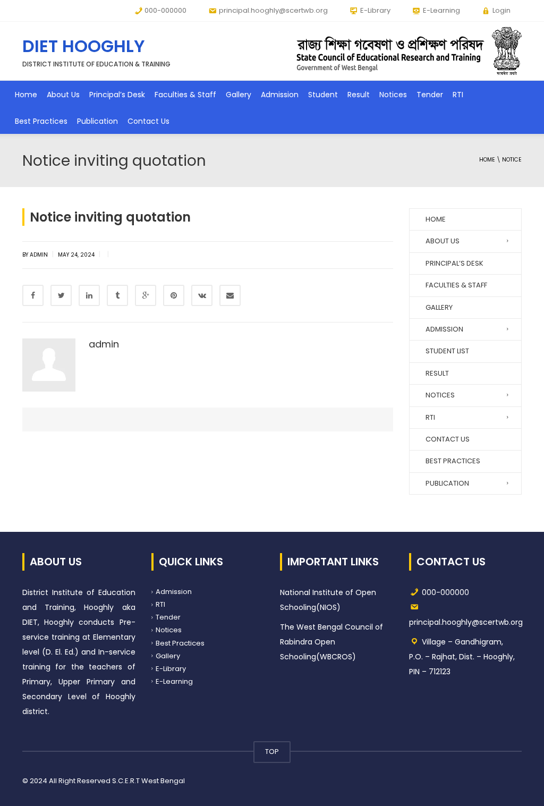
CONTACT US (448, 439)
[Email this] (230, 295)
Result (358, 94)
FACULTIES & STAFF (456, 285)
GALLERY (439, 307)
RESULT (437, 373)
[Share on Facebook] (33, 295)
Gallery (238, 94)
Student (323, 94)
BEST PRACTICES (453, 461)
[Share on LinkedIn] (89, 295)
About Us (63, 94)
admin (104, 344)
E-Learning (174, 681)
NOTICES (440, 395)
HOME (436, 219)
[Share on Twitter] (61, 295)
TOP (272, 751)
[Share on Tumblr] (117, 295)
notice (512, 160)
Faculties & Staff (185, 94)
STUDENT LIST (447, 351)
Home (26, 94)
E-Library (171, 669)
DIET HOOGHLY (83, 46)
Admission (280, 94)
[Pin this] (173, 295)
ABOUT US (443, 241)
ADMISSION (444, 329)
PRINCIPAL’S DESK (454, 263)
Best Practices (41, 121)
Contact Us (148, 121)
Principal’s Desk (117, 94)
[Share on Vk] (201, 295)
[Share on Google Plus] (145, 295)
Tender (429, 94)
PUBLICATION (447, 483)
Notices (393, 94)
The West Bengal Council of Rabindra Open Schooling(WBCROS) (331, 642)
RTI (458, 94)
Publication (97, 121)
